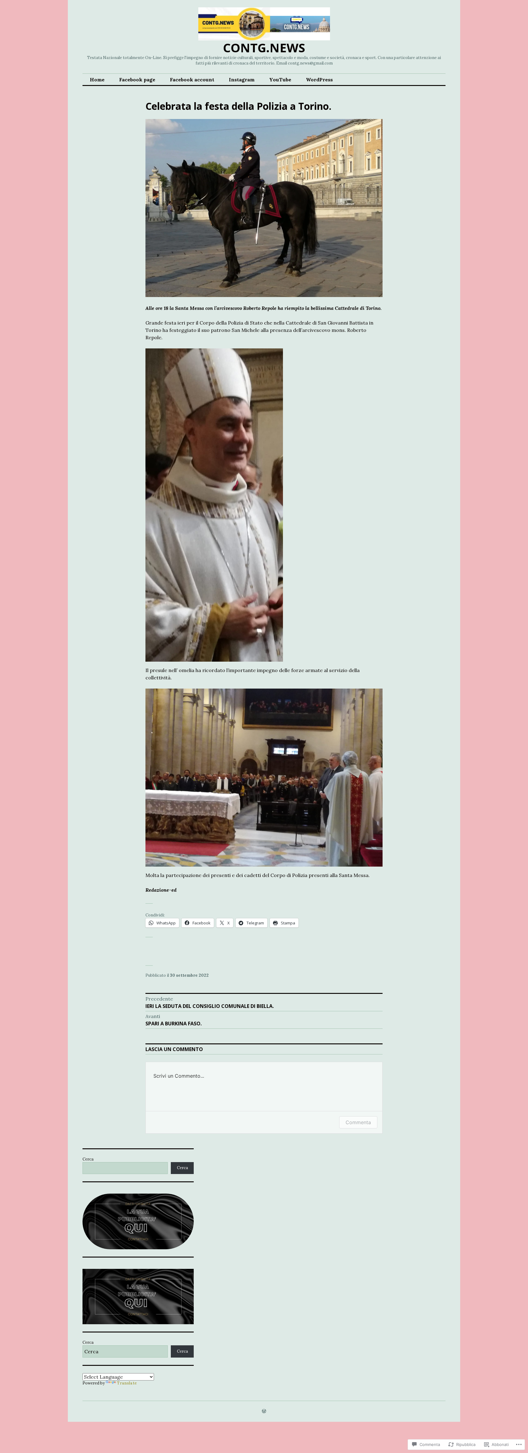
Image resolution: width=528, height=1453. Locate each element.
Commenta (358, 1122)
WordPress (319, 79)
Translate (127, 1383)
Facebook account (192, 79)
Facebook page (137, 79)
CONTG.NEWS (264, 47)
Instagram (242, 79)
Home (97, 79)
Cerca (88, 1159)
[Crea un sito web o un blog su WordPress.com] (264, 1411)
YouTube (280, 79)
